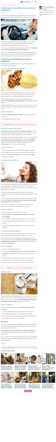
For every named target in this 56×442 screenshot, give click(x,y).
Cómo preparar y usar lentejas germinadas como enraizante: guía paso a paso (34, 386)
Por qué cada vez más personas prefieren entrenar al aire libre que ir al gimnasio (48, 386)
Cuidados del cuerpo (12, 5)
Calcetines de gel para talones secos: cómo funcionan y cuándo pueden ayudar (21, 368)
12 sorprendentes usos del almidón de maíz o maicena (24, 124)
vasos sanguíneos (8, 299)
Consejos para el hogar (33, 365)
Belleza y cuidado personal (20, 365)
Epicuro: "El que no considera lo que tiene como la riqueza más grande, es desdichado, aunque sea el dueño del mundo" (7, 368)
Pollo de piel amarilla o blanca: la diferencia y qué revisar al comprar (21, 386)
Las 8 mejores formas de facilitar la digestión (22, 267)
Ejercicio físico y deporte (47, 383)
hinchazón (11, 144)
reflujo (3, 336)
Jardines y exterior (46, 365)
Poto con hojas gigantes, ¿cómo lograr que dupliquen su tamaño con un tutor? (48, 368)
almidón (4, 92)
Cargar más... (28, 390)
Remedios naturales (4, 5)
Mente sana (3, 365)
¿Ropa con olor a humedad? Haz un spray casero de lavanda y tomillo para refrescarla (34, 368)
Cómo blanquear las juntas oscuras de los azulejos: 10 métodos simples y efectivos (6, 386)
